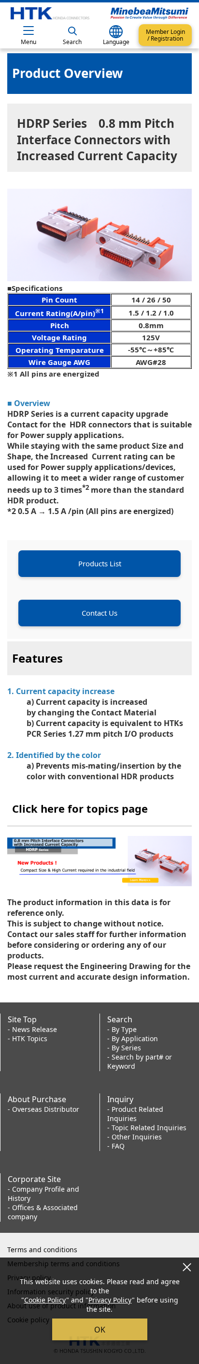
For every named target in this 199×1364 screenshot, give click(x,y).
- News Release (32, 1029)
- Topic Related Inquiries (146, 1127)
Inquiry (120, 1099)
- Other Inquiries (134, 1136)
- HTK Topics (27, 1038)
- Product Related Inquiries (135, 1114)
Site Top (22, 1019)
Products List (99, 563)
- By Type (122, 1029)
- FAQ (116, 1146)
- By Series (124, 1047)
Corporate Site (34, 1179)
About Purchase (37, 1099)
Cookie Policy (45, 1299)
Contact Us (99, 613)
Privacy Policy (110, 1299)
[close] (187, 1267)
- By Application (132, 1038)
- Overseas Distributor (43, 1109)
